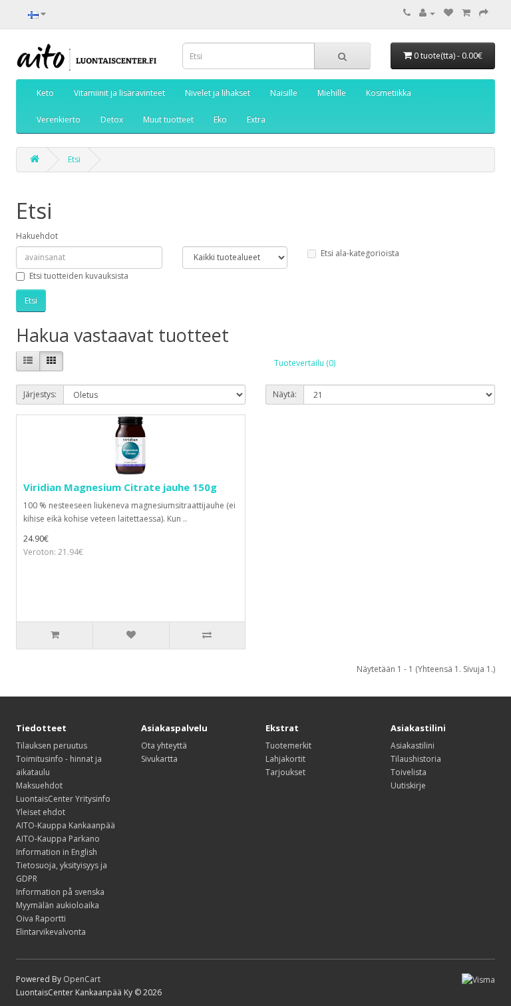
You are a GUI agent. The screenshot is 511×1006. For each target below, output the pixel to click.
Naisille (283, 92)
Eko (220, 119)
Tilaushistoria (416, 758)
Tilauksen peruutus (51, 745)
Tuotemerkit (288, 745)
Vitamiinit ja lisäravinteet (119, 92)
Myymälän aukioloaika (57, 905)
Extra (256, 119)
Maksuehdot (39, 785)
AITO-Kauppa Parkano (58, 838)
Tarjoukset (285, 772)
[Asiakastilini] (427, 13)
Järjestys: (40, 394)
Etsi (74, 159)
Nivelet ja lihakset (217, 92)
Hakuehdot (37, 236)
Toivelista (408, 772)
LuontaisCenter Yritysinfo (63, 798)
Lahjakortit (285, 758)
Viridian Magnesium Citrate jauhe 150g (120, 487)
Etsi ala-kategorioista (360, 253)
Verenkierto (59, 119)
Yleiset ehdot (40, 812)
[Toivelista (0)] (448, 13)
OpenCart (81, 979)
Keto (45, 92)
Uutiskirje (408, 785)
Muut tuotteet (168, 119)
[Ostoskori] (466, 13)
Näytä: (285, 394)
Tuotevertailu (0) (304, 363)
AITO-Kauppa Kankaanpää (65, 825)
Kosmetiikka (388, 92)
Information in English (56, 852)
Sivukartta (159, 758)
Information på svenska (60, 892)
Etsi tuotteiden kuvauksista (78, 275)
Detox (111, 119)
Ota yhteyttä (164, 745)
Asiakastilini (412, 745)
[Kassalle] (483, 13)
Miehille (331, 92)
